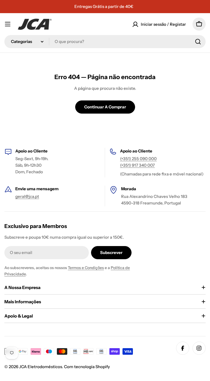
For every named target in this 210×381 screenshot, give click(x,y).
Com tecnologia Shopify (87, 366)
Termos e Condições (86, 267)
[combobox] (105, 41)
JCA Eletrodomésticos (40, 366)
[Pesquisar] (198, 41)
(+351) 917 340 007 (137, 165)
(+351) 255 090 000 (138, 158)
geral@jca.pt (27, 196)
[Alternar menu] (7, 24)
